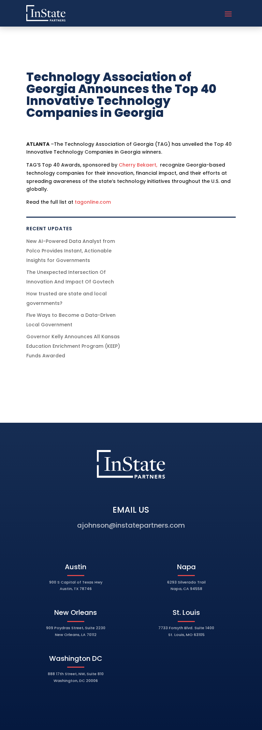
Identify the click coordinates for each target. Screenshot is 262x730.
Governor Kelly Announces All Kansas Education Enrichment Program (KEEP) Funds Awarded (73, 346)
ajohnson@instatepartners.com (131, 525)
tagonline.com (93, 202)
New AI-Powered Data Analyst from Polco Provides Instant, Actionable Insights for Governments (70, 251)
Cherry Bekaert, (139, 164)
